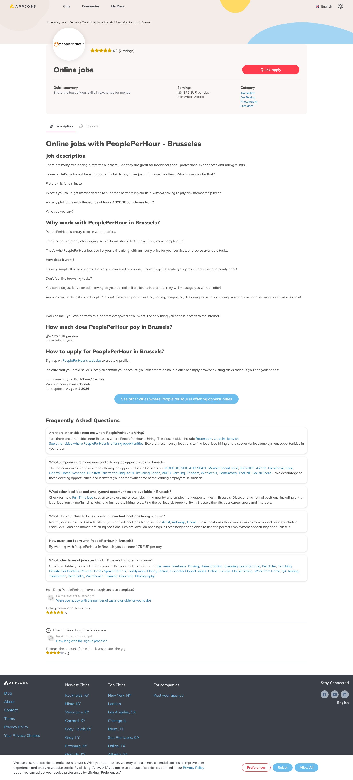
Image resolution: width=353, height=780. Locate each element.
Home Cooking (212, 566)
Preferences (256, 767)
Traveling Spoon (147, 473)
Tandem (193, 473)
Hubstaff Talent (99, 473)
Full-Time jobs (83, 497)
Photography (145, 576)
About (9, 701)
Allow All (306, 767)
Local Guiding (249, 566)
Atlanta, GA (118, 754)
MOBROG (172, 468)
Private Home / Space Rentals (103, 571)
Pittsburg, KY (76, 746)
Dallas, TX (116, 746)
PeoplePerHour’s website (82, 360)
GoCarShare (261, 473)
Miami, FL (116, 729)
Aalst (166, 522)
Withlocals (209, 473)
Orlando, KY (75, 754)
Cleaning (231, 566)
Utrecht (219, 439)
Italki (130, 473)
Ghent (191, 522)
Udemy (54, 473)
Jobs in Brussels (70, 22)
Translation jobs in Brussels (97, 22)
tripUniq (118, 473)
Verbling (178, 473)
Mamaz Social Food (223, 468)
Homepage (52, 22)
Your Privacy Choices (22, 735)
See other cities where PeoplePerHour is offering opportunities (176, 399)
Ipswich (233, 439)
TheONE (244, 473)
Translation (57, 576)
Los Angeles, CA (122, 712)
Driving (193, 566)
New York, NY (119, 695)
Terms (9, 718)
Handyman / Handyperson (148, 571)
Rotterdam (204, 439)
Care (289, 468)
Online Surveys (219, 571)
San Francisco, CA (123, 737)
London (114, 703)
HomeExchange (73, 473)
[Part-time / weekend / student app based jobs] (23, 6)
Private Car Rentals (64, 571)
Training (111, 576)
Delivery (163, 566)
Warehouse (94, 576)
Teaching (285, 566)
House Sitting (242, 571)
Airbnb (261, 468)
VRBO (166, 473)
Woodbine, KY (77, 712)
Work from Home (267, 571)
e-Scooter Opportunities (188, 571)
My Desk (118, 6)
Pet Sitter (269, 566)
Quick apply (270, 69)
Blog (8, 693)
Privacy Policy (16, 727)
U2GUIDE (247, 468)
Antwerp (178, 522)
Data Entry (76, 576)
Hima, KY (73, 703)
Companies (91, 6)
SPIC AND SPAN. (194, 468)
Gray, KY (72, 737)
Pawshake (276, 468)
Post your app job (169, 695)
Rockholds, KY (77, 695)
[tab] (61, 126)
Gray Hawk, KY (78, 729)
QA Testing (290, 571)
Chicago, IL (117, 720)
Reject (282, 767)
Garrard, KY (75, 720)
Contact (11, 710)
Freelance (178, 566)
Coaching (126, 576)
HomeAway (228, 473)
